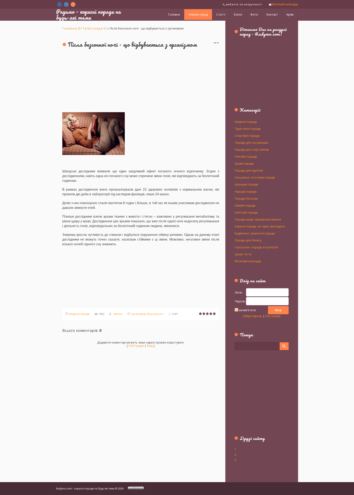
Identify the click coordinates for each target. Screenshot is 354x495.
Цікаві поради (244, 163)
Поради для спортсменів (252, 149)
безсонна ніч (155, 314)
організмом (138, 314)
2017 (80, 28)
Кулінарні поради (246, 184)
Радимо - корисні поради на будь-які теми (88, 14)
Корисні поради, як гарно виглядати (260, 226)
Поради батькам (246, 198)
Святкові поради (246, 212)
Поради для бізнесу (248, 240)
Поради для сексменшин (251, 142)
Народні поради (245, 191)
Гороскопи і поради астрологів (256, 247)
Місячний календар (284, 4)
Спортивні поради (247, 135)
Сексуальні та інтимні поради (255, 177)
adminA (117, 314)
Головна (68, 28)
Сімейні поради (245, 205)
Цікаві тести (243, 254)
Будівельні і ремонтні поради (255, 233)
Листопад (93, 28)
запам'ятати (247, 310)
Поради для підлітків (249, 170)
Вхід (150, 346)
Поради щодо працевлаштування (258, 219)
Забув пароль (252, 316)
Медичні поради (79, 314)
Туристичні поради (248, 128)
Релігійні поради (246, 156)
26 (105, 28)
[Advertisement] (140, 80)
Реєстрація (136, 346)
